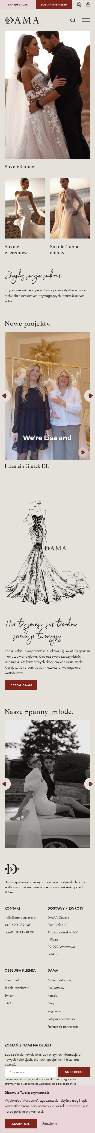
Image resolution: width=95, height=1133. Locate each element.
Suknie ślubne (19, 166)
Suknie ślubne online (64, 248)
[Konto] (79, 4)
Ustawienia (49, 1124)
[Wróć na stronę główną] (22, 20)
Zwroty (9, 995)
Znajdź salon (18, 4)
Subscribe (74, 1072)
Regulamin (55, 1011)
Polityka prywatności (61, 1018)
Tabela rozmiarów (17, 987)
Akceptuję (21, 1124)
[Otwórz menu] (86, 20)
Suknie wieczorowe (17, 248)
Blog (51, 1003)
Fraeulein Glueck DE (27, 466)
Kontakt (52, 995)
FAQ (8, 1003)
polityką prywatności (28, 1111)
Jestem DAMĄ (21, 685)
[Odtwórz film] (83, 452)
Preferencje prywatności (63, 1026)
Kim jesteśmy (56, 987)
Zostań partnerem (54, 4)
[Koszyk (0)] (88, 4)
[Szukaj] (72, 20)
